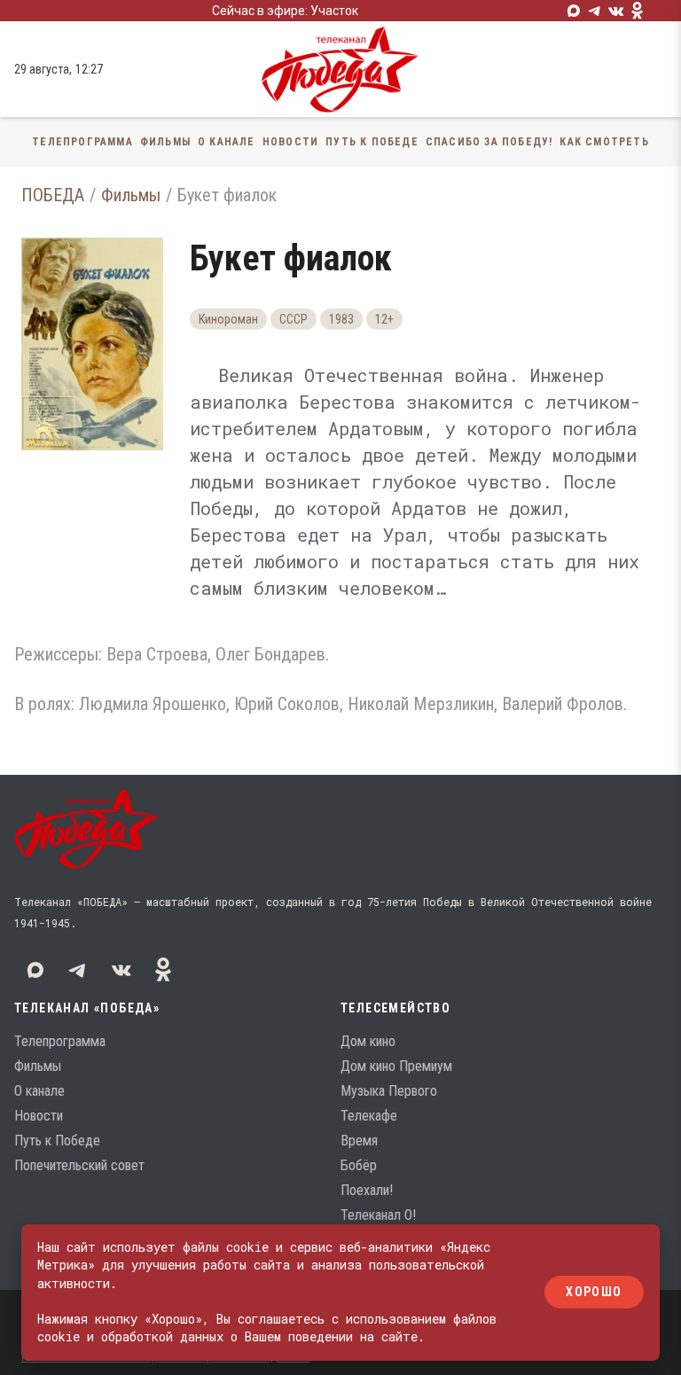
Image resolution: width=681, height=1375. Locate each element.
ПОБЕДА (52, 195)
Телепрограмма (82, 142)
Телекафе (368, 1115)
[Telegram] (595, 10)
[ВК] (616, 10)
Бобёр (358, 1165)
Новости (290, 142)
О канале (226, 142)
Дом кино (367, 1041)
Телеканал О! (378, 1215)
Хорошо (594, 1292)
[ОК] (637, 10)
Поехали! (366, 1190)
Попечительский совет (79, 1165)
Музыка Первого (388, 1090)
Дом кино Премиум (396, 1066)
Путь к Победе (372, 142)
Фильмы (165, 142)
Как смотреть (604, 142)
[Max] (573, 10)
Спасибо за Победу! (489, 142)
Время (359, 1140)
